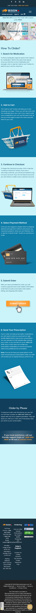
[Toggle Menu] (30, 12)
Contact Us (18, 552)
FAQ (18, 564)
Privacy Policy (22, 588)
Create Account (7, 14)
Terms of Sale (21, 586)
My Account (18, 558)
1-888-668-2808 (23, 5)
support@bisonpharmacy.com (12, 542)
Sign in (16, 14)
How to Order (18, 529)
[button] (2, 606)
